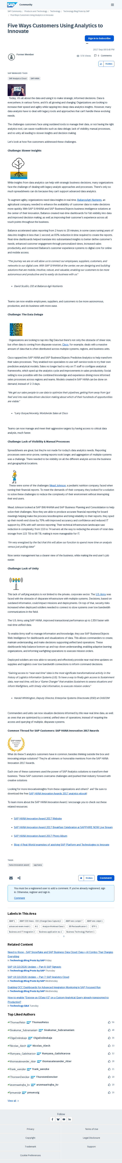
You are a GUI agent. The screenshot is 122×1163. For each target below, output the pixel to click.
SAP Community (15, 11)
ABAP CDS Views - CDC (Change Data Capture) (40, 921)
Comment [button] (106, 878)
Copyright (30, 1138)
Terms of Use (91, 1129)
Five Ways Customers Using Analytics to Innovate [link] (31, 15)
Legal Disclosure (91, 1138)
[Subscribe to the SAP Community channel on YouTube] (64, 1119)
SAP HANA (35, 78)
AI (36, 926)
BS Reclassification (77, 926)
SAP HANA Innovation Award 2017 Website (38, 818)
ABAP (11, 921)
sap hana (38, 865)
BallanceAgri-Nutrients (89, 200)
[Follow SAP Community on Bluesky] (58, 1119)
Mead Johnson (57, 485)
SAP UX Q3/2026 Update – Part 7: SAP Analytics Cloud (38, 977)
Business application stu (49, 932)
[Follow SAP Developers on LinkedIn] (69, 1119)
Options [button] (86, 43)
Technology (55, 11)
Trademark (30, 1146)
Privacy (30, 1129)
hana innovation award (19, 865)
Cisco (65, 344)
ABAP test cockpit (73, 921)
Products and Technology (35, 11)
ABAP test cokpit (94, 921)
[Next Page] (63, 936)
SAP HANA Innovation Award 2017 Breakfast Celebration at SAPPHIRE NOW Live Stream (63, 827)
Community (25, 4)
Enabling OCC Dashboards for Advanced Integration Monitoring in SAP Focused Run (54, 987)
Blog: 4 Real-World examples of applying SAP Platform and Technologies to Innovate (61, 844)
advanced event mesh (19, 926)
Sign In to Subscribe (99, 38)
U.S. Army (101, 594)
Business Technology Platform (79, 932)
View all (12, 1100)
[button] (101, 64)
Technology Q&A (19, 1006)
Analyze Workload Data (53, 926)
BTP (93, 926)
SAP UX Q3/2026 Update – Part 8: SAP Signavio (34, 967)
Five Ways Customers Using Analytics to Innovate (55, 28)
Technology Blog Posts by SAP (76, 11)
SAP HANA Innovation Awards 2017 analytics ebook (58, 793)
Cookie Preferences (30, 1155)
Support (91, 1146)
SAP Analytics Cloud (18, 78)
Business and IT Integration (21, 932)
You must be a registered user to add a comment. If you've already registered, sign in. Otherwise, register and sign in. (59, 890)
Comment (19, 898)
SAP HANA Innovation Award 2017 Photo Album (40, 836)
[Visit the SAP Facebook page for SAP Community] (52, 1119)
